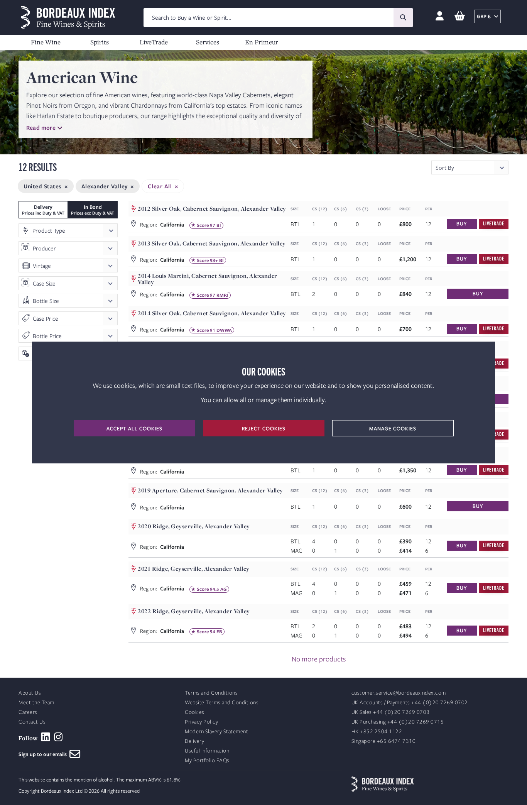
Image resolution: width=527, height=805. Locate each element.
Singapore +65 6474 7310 (383, 741)
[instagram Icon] (58, 737)
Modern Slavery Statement (216, 731)
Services (207, 41)
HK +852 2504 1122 (376, 731)
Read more (41, 127)
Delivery (194, 741)
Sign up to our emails (44, 754)
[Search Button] (403, 17)
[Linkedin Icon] (45, 737)
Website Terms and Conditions (221, 702)
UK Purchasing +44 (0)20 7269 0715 (397, 722)
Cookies (194, 712)
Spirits (99, 41)
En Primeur (261, 41)
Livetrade (493, 223)
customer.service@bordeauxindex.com (398, 693)
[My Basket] (459, 16)
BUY (461, 223)
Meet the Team (36, 702)
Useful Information (207, 751)
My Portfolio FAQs (207, 760)
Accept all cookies (134, 428)
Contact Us (32, 722)
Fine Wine (46, 41)
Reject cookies (263, 428)
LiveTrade (154, 41)
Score (203, 225)
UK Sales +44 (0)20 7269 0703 (390, 712)
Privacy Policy (201, 722)
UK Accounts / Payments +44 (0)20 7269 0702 (409, 702)
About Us (30, 693)
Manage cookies (392, 428)
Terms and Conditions (211, 693)
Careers (28, 712)
